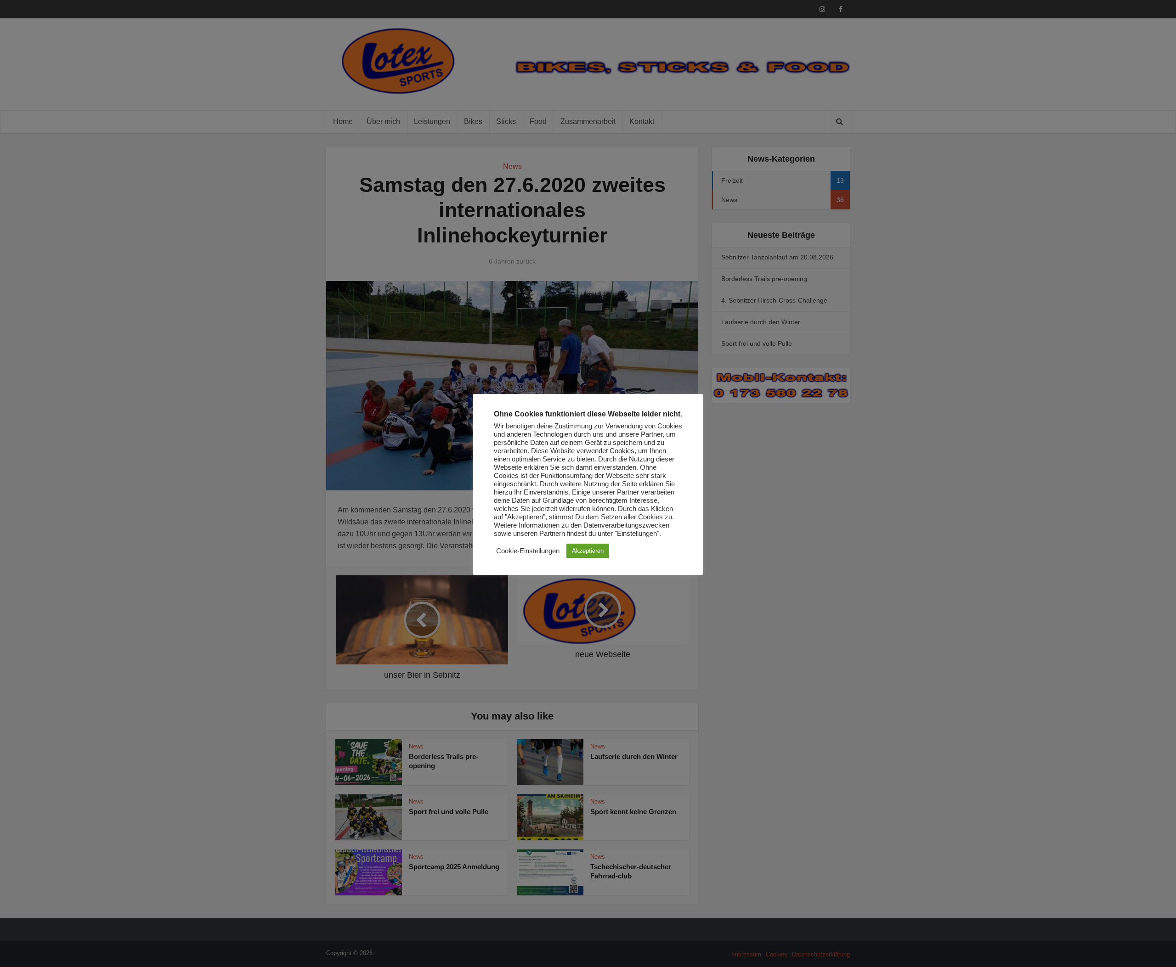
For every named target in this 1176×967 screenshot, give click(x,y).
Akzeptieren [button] (588, 550)
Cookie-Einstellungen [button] (528, 551)
